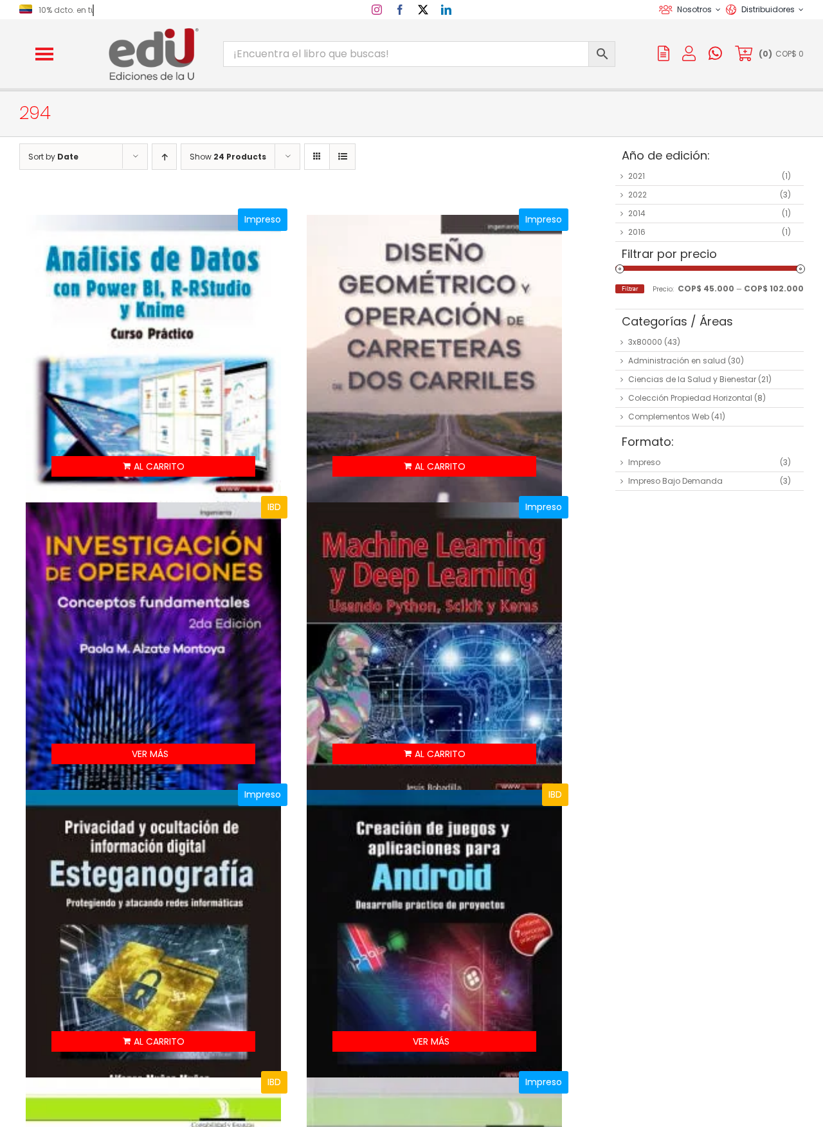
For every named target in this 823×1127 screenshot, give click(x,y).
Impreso (644, 462)
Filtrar (630, 288)
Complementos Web (668, 416)
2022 (637, 194)
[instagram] (377, 10)
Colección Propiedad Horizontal (690, 397)
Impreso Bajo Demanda (675, 480)
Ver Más (150, 753)
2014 (637, 213)
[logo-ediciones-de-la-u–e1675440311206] (152, 30)
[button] (44, 54)
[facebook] (400, 10)
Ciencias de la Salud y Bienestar (692, 379)
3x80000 (645, 341)
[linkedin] (446, 10)
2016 (637, 231)
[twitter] (423, 10)
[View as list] (342, 156)
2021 (636, 175)
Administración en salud (677, 360)
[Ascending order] (164, 156)
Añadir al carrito (153, 466)
